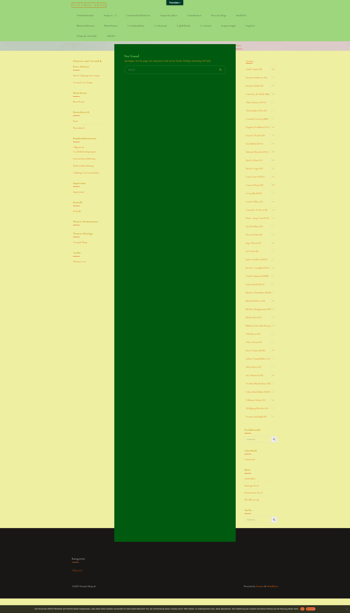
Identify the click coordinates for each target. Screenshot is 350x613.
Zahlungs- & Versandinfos (86, 172)
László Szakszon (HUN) (257, 275)
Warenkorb (78, 127)
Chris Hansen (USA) (256, 102)
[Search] (220, 69)
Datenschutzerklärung (84, 158)
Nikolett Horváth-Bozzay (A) (260, 325)
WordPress (272, 586)
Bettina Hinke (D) (254, 85)
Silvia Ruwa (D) (253, 366)
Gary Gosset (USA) (255, 176)
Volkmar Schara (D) (256, 400)
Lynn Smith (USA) (255, 284)
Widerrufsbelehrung (83, 165)
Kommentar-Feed (253, 492)
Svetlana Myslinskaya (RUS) (259, 383)
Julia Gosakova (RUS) (256, 259)
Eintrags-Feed (251, 485)
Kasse (75, 120)
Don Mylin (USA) (254, 143)
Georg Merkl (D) (254, 193)
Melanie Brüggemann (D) (258, 309)
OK (302, 609)
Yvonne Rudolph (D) (256, 416)
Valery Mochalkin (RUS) (258, 391)
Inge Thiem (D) (253, 242)
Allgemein (77, 570)
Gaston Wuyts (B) (254, 185)
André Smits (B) (254, 69)
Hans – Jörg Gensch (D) (257, 218)
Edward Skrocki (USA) (257, 151)
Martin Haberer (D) (255, 300)
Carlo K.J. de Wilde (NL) (258, 94)
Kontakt (77, 211)
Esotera (260, 586)
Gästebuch (249, 459)
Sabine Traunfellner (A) (258, 358)
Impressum (78, 191)
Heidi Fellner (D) (254, 226)
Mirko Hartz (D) (254, 317)
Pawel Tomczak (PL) (256, 350)
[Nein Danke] (346, 609)
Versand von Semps (83, 82)
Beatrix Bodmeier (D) (256, 77)
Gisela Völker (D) (254, 201)
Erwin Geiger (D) (254, 168)
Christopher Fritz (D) (256, 110)
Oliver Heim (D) (254, 342)
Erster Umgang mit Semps (86, 75)
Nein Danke (310, 609)
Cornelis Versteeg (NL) (257, 118)
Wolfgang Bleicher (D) (257, 408)
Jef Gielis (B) (252, 251)
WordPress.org (251, 499)
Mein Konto (79, 101)
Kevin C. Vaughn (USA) (257, 267)
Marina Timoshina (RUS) (258, 292)
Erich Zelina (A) (254, 160)
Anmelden (249, 478)
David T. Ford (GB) (255, 135)
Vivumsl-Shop (89, 5)
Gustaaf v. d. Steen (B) (256, 209)
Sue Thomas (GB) (254, 375)
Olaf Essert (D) (253, 333)
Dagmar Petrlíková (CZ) (258, 127)
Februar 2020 (79, 261)
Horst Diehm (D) (254, 234)
